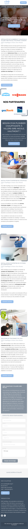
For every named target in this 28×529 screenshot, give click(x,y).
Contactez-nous (14, 25)
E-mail (3, 429)
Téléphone (4, 435)
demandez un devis (7, 226)
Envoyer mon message (10, 460)
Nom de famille (5, 417)
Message (4, 448)
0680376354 (23, 2)
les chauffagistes (15, 523)
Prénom (4, 423)
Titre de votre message (7, 441)
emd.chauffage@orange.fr (7, 483)
